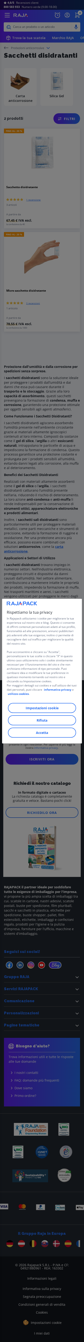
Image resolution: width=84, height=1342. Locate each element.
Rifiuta (42, 720)
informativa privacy (57, 690)
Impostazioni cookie (42, 708)
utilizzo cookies (18, 694)
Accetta (42, 732)
